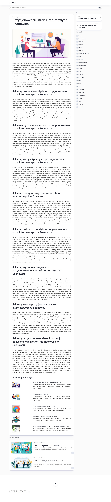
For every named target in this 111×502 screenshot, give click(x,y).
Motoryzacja (81, 59)
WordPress (19, 492)
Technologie (81, 86)
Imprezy (80, 50)
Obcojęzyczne (82, 65)
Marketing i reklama (18, 17)
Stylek (12, 2)
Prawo (80, 71)
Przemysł (80, 74)
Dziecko (80, 41)
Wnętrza (80, 104)
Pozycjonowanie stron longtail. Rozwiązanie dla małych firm (51, 426)
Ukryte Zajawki (82, 95)
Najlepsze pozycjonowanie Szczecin (48, 461)
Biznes (80, 35)
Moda (79, 56)
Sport (79, 83)
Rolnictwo (81, 77)
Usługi (80, 101)
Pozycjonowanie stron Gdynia (42, 394)
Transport (81, 89)
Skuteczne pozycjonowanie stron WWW (45, 416)
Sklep (79, 80)
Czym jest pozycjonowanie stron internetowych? (48, 382)
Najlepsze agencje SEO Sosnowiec (47, 446)
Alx (28, 492)
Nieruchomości (82, 62)
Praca (80, 68)
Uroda (80, 98)
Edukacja (80, 44)
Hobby (80, 47)
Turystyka (81, 92)
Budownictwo (82, 38)
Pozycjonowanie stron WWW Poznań (44, 406)
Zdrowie (80, 107)
